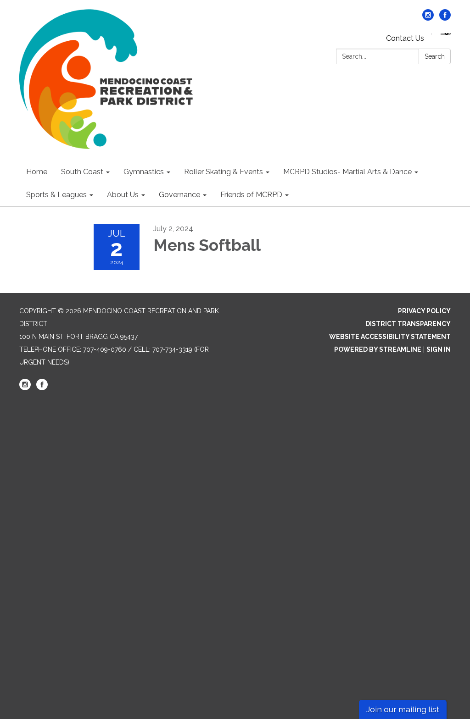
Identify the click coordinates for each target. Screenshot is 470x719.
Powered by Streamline (377, 349)
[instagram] (428, 18)
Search (435, 56)
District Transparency (408, 323)
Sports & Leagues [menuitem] (56, 194)
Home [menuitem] (36, 171)
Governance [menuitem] (179, 194)
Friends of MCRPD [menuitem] (251, 194)
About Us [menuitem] (123, 194)
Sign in (438, 349)
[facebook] (445, 18)
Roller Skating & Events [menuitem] (223, 171)
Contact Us (405, 38)
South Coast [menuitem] (82, 171)
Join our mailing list (402, 709)
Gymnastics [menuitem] (143, 171)
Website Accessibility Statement (390, 336)
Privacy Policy (424, 311)
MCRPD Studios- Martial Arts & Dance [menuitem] (347, 171)
